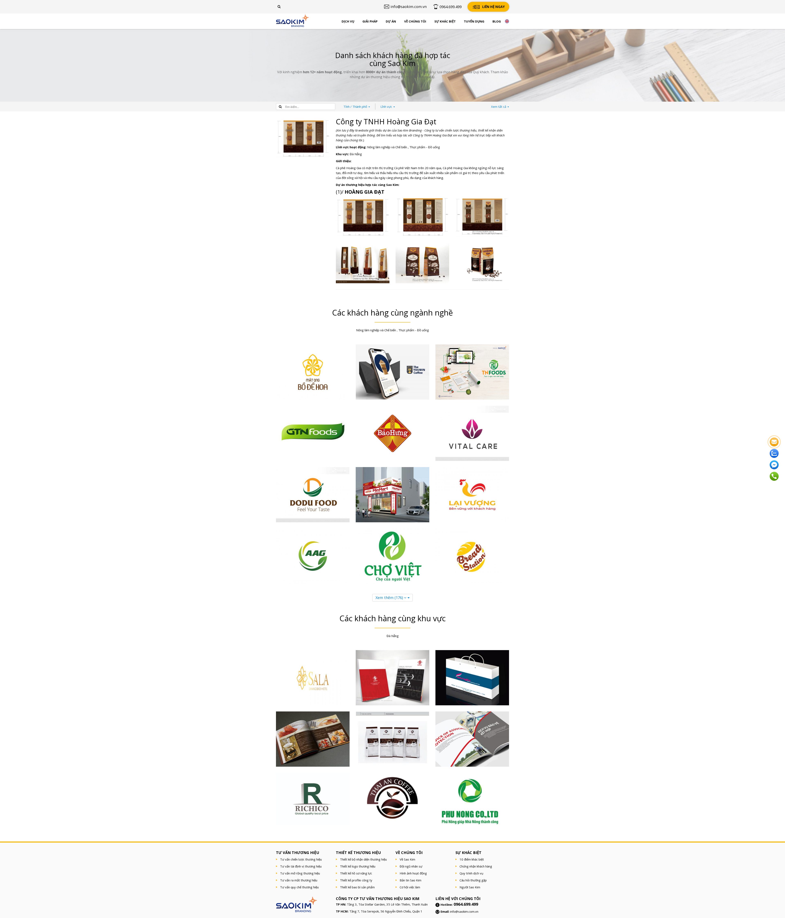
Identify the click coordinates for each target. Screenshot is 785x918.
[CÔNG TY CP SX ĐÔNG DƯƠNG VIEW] (313, 494)
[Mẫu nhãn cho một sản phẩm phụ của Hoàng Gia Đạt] (422, 217)
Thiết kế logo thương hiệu (357, 866)
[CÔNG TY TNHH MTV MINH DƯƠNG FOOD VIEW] (392, 494)
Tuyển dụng (474, 21)
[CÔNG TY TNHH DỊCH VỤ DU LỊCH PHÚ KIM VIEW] (313, 677)
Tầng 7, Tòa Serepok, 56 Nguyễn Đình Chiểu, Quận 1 (385, 911)
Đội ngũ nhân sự (411, 866)
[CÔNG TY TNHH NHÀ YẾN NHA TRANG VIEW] (313, 739)
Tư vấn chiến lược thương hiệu (301, 859)
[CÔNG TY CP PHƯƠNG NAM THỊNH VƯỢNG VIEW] (472, 556)
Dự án (391, 21)
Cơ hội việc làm (410, 887)
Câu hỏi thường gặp (473, 880)
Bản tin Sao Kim (410, 880)
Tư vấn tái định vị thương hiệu (301, 866)
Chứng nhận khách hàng (476, 866)
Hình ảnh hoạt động (413, 873)
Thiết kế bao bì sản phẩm (357, 887)
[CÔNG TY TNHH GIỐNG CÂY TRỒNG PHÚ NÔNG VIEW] (472, 804)
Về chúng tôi (415, 21)
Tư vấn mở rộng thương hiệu (300, 873)
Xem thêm (389, 597)
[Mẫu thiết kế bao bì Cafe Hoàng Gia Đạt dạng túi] (422, 263)
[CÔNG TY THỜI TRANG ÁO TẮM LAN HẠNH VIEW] (472, 677)
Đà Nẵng (356, 154)
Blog (496, 21)
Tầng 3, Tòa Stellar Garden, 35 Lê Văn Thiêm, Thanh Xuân (387, 904)
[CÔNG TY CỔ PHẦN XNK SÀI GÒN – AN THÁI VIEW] (392, 798)
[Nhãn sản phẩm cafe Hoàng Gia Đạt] (362, 217)
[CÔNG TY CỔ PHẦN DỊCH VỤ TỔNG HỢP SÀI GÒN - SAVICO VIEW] (392, 677)
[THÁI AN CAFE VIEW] (392, 739)
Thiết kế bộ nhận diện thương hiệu (363, 859)
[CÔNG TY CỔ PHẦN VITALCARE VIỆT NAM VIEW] (472, 433)
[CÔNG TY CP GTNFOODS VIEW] (313, 433)
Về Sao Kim (407, 859)
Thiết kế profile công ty (356, 880)
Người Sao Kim (470, 887)
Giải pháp (370, 21)
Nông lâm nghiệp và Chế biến (387, 147)
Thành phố (355, 106)
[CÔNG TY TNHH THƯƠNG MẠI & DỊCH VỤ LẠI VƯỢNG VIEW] (472, 494)
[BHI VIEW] (392, 433)
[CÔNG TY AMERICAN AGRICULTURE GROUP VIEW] (313, 556)
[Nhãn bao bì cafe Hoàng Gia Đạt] (482, 217)
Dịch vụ (348, 21)
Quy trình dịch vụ (471, 873)
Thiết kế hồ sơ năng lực (356, 873)
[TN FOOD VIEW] (472, 372)
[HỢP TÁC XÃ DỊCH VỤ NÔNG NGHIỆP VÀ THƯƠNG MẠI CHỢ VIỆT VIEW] (392, 556)
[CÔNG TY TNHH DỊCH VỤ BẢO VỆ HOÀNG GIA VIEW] (472, 739)
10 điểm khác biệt (472, 859)
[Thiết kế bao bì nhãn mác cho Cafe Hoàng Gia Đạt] (482, 263)
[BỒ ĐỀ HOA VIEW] (313, 372)
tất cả (499, 106)
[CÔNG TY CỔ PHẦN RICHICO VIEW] (313, 799)
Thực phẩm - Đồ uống (424, 147)
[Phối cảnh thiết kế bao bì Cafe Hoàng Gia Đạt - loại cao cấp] (362, 263)
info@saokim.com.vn (464, 911)
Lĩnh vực (386, 106)
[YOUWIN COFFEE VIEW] (392, 372)
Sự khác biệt (445, 21)
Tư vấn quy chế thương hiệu (299, 887)
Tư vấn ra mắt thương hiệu (298, 880)
